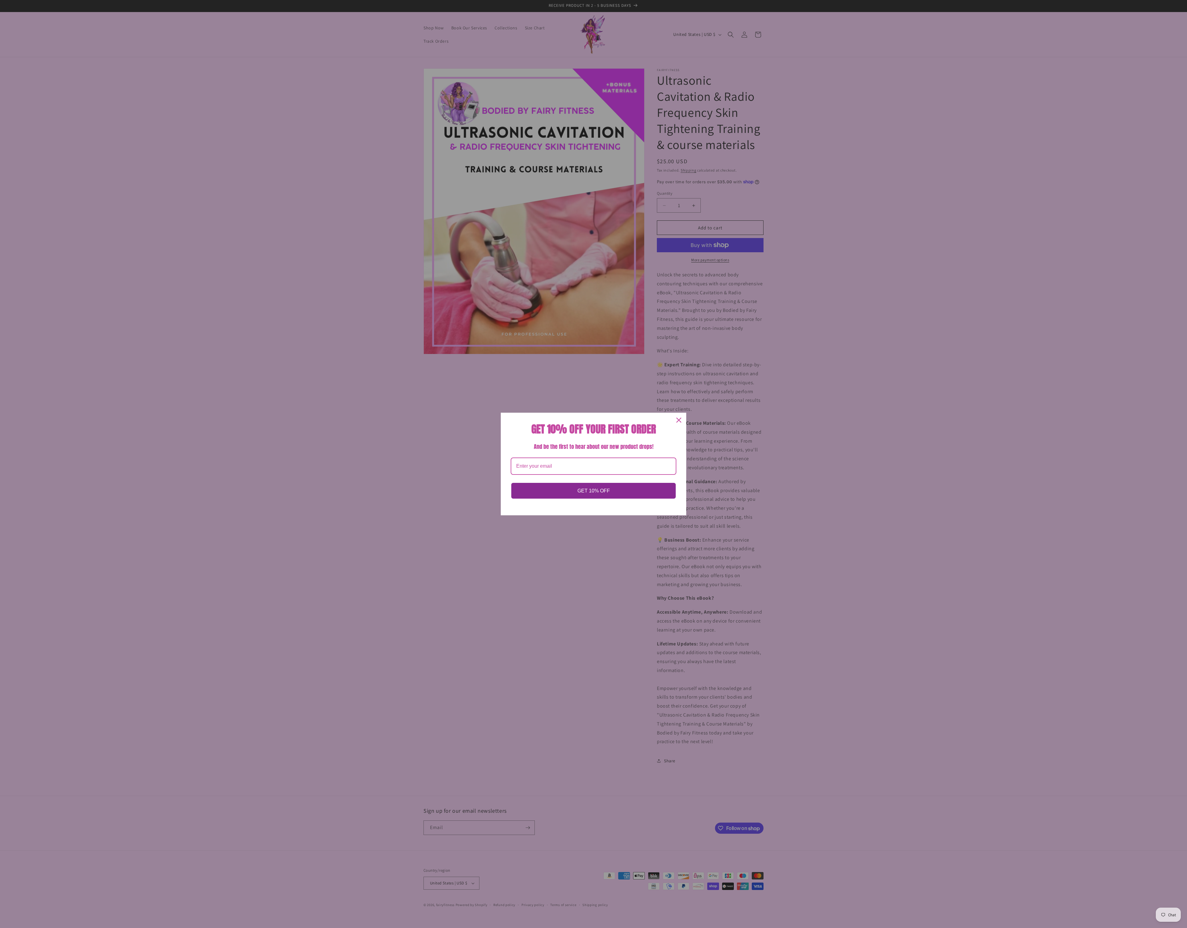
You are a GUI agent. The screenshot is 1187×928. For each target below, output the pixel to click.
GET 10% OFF (593, 490)
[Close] (678, 420)
